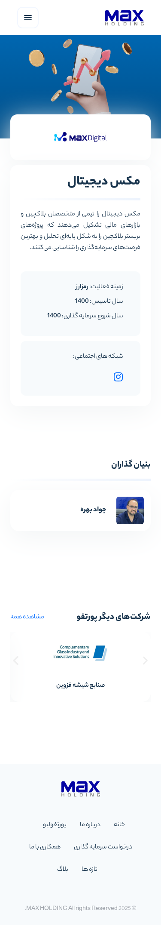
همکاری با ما (45, 847)
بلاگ (62, 870)
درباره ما (90, 825)
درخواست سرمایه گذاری (103, 847)
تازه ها (89, 870)
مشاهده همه (27, 617)
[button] (15, 660)
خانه (119, 825)
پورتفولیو (55, 825)
